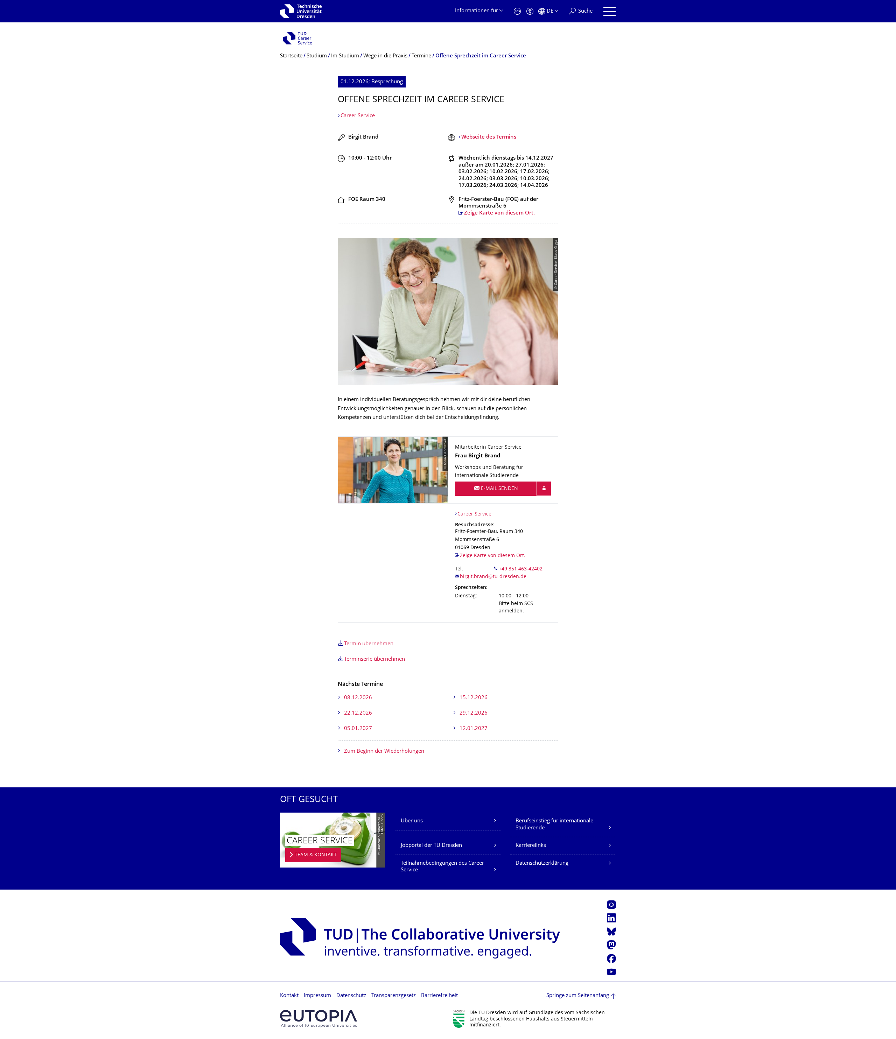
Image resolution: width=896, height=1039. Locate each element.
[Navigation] (609, 11)
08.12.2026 (358, 698)
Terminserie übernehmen (374, 659)
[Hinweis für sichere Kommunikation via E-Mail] (544, 489)
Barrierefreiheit (439, 995)
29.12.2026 (474, 713)
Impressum (317, 995)
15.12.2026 (474, 698)
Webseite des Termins (488, 137)
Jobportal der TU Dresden (431, 845)
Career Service (358, 116)
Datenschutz (351, 995)
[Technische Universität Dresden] (301, 11)
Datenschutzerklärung (542, 863)
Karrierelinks (531, 845)
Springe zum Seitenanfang (577, 995)
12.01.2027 (474, 728)
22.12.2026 (358, 713)
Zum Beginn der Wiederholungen (384, 751)
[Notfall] (517, 11)
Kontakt (289, 995)
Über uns (412, 821)
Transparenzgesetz (393, 995)
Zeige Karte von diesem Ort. (499, 213)
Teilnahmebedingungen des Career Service (442, 867)
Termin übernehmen (368, 644)
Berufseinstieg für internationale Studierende (554, 825)
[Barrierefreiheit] (530, 11)
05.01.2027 (358, 728)
